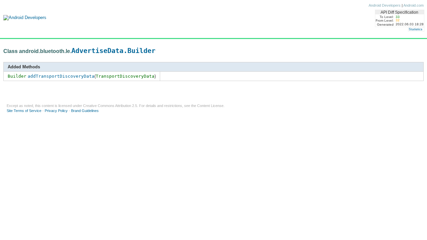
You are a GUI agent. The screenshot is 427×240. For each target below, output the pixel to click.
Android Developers (385, 5)
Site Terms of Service (24, 111)
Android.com (413, 5)
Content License (210, 106)
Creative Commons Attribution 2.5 (110, 106)
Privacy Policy (56, 111)
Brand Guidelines (85, 111)
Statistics (415, 29)
